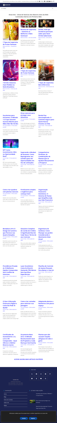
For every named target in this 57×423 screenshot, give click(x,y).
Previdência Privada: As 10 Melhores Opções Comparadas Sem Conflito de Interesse (10, 270)
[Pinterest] (50, 374)
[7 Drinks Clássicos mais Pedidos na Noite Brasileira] (11, 79)
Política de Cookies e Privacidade (28, 415)
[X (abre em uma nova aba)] (37, 1)
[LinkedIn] (45, 374)
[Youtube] (41, 378)
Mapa (5, 405)
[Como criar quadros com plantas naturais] (11, 186)
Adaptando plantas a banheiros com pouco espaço (46, 303)
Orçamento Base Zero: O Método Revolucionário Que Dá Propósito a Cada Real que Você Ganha (28, 339)
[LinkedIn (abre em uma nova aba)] (44, 1)
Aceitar (24, 418)
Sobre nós (6, 402)
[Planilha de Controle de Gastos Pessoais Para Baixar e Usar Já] (46, 263)
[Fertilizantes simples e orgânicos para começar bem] (28, 186)
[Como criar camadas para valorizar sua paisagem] (28, 298)
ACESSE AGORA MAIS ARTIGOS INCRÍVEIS (28, 359)
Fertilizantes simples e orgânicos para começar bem (28, 192)
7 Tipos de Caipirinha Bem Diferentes (46, 84)
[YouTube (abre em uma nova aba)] (50, 1)
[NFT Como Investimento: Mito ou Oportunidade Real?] (11, 147)
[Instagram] (41, 374)
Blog (5, 397)
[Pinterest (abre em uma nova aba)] (41, 1)
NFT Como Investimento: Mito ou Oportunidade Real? (10, 153)
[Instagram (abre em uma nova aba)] (43, 1)
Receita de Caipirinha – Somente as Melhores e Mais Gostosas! (28, 33)
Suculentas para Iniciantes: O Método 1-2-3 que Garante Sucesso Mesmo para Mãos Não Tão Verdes (10, 119)
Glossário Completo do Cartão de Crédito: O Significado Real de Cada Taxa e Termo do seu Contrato (28, 233)
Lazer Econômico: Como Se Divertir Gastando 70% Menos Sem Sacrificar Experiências (28, 270)
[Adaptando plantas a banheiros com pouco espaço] (46, 298)
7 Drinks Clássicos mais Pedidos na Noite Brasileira (9, 85)
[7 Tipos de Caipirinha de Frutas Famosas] (11, 39)
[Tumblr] (36, 378)
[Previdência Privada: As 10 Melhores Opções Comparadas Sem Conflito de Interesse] (11, 263)
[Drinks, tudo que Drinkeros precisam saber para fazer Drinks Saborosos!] (46, 26)
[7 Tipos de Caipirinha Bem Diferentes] (46, 79)
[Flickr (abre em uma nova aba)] (48, 1)
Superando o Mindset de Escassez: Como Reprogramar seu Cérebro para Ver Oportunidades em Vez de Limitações (28, 157)
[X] (32, 374)
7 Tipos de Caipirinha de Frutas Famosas (10, 43)
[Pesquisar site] (53, 8)
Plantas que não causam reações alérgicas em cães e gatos (45, 338)
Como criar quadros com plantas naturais (10, 191)
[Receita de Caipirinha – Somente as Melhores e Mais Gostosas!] (28, 26)
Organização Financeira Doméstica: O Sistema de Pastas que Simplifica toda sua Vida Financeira (45, 195)
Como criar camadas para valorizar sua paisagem (28, 303)
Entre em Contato (8, 399)
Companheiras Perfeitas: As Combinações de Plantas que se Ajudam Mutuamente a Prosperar (46, 157)
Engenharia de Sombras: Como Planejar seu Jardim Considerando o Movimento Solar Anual (45, 234)
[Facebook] (36, 374)
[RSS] (45, 378)
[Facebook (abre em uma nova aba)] (39, 1)
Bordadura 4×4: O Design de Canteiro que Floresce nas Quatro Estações (10, 232)
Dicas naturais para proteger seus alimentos (28, 115)
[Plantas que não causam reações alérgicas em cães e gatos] (46, 331)
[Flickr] (32, 378)
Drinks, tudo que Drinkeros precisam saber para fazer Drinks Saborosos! (45, 33)
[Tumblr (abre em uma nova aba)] (46, 1)
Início (5, 394)
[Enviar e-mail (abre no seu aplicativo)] (53, 1)
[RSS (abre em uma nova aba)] (52, 1)
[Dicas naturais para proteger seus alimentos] (28, 110)
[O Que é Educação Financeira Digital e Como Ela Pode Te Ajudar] (11, 298)
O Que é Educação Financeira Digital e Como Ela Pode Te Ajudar (10, 304)
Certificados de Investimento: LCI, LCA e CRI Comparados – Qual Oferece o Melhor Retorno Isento (10, 340)
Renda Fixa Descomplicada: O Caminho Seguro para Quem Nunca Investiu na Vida (46, 119)
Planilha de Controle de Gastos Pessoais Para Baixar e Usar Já (46, 268)
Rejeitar (33, 418)
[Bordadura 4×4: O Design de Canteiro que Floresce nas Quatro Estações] (11, 225)
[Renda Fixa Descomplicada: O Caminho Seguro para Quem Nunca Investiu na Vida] (46, 112)
